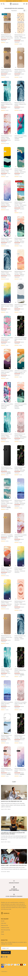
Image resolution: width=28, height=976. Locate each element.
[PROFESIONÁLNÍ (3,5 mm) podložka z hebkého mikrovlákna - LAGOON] (7, 259)
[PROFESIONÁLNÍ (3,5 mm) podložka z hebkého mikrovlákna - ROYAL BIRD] (21, 723)
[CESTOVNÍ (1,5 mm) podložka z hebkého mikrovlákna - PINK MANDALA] (21, 690)
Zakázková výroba (5, 927)
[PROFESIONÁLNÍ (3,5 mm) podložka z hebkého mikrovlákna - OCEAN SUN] (7, 589)
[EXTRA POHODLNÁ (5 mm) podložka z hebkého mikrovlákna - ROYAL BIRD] (21, 455)
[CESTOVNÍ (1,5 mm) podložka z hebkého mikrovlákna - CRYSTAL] (21, 523)
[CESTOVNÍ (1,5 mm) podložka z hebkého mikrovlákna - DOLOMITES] (7, 359)
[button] (4, 39)
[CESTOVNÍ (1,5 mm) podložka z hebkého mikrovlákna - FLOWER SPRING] (7, 325)
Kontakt (2, 921)
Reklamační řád (4, 925)
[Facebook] (2, 957)
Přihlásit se (6, 952)
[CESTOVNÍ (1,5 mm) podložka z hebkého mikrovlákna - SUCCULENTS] (7, 392)
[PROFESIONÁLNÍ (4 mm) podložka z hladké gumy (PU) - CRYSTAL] (7, 756)
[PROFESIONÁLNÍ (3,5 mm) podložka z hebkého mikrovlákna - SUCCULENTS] (7, 226)
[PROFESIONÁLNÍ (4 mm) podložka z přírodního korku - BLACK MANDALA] (7, 57)
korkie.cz (5, 971)
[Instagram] (4, 957)
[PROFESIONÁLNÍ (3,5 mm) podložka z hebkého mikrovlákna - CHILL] (7, 157)
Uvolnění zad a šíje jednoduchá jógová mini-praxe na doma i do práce (13, 833)
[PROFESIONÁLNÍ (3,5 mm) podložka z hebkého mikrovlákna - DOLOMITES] (7, 556)
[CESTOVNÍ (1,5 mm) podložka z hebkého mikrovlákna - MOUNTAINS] (7, 690)
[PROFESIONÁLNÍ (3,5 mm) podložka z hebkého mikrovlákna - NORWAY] (7, 723)
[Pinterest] (6, 957)
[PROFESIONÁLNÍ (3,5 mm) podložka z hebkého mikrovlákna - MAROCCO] (21, 259)
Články (14, 781)
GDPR (2, 932)
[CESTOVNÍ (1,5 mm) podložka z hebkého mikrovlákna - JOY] (21, 359)
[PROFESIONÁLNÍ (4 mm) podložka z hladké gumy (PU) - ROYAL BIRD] (21, 657)
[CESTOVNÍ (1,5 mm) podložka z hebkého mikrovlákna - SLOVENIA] (21, 392)
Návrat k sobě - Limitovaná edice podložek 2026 (14, 865)
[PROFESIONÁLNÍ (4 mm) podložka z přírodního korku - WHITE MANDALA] (21, 57)
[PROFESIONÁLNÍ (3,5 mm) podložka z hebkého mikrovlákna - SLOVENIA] (21, 226)
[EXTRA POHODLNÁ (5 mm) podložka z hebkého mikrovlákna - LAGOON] (21, 624)
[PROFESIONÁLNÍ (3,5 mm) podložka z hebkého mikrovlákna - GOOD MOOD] (21, 157)
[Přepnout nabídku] (1, 3)
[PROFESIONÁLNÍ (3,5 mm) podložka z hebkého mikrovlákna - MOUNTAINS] (21, 488)
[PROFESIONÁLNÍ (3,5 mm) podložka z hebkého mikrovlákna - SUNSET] (7, 190)
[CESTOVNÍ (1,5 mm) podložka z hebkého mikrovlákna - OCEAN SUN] (7, 292)
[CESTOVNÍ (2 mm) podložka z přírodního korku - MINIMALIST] (7, 523)
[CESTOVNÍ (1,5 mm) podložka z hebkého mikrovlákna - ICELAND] (21, 292)
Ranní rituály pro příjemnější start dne (11, 801)
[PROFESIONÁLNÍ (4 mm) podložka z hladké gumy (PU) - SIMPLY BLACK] (7, 455)
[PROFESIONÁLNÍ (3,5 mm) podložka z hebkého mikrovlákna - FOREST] (7, 422)
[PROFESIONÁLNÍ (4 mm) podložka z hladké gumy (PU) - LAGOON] (21, 90)
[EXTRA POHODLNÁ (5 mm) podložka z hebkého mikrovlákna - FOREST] (7, 657)
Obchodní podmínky (5, 929)
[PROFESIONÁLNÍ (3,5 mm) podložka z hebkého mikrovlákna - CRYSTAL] (7, 124)
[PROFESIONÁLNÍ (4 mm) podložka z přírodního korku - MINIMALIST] (7, 624)
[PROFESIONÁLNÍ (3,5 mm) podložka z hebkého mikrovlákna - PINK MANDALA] (21, 422)
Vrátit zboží (3, 923)
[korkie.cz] (14, 4)
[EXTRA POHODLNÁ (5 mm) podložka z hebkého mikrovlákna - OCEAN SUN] (21, 556)
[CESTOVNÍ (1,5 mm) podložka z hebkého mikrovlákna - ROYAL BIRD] (21, 325)
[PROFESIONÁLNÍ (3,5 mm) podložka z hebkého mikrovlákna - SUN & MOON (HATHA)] (21, 589)
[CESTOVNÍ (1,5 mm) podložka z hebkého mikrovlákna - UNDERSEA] (21, 124)
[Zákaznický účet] (23, 3)
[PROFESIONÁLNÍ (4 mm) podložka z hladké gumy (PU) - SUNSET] (21, 756)
